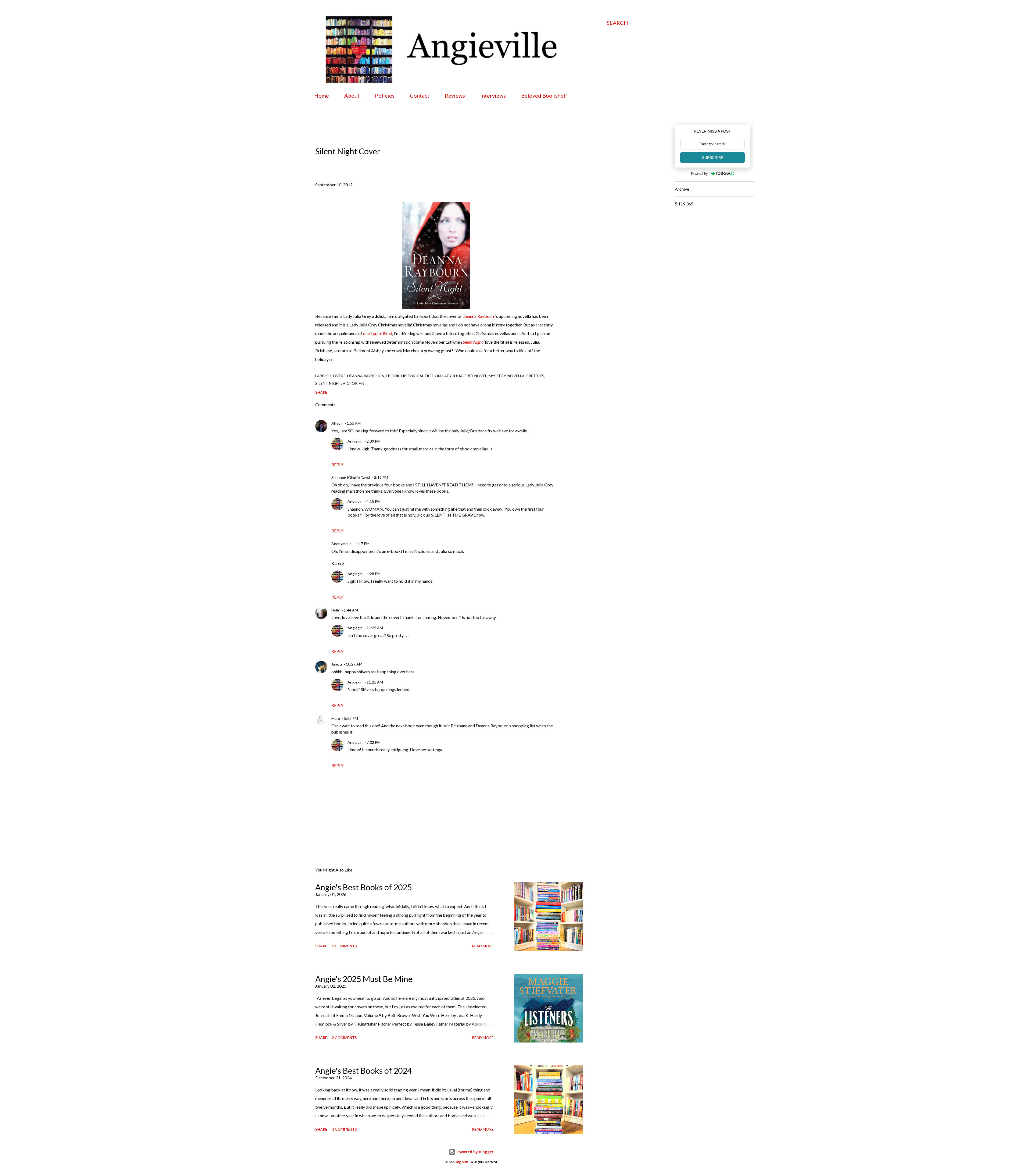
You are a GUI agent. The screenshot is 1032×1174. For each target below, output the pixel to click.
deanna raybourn (365, 375)
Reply (337, 464)
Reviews (455, 95)
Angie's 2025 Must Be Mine (364, 979)
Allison (337, 423)
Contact (419, 95)
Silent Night (473, 341)
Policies (385, 95)
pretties (535, 375)
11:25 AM (375, 627)
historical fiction (421, 375)
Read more (483, 946)
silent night (328, 383)
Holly (335, 610)
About (352, 95)
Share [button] (321, 392)
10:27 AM (354, 664)
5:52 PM (351, 718)
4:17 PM (363, 543)
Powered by (699, 174)
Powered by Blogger (474, 1151)
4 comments (344, 1129)
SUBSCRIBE (712, 157)
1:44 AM (351, 610)
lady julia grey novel (464, 375)
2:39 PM (374, 441)
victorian (353, 383)
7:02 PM (374, 742)
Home (321, 95)
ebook (393, 375)
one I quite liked (377, 333)
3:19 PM (381, 477)
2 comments (344, 946)
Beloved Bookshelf (544, 95)
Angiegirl (355, 441)
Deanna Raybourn (479, 316)
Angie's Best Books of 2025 (363, 887)
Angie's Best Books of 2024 (363, 1070)
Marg (335, 718)
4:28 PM (374, 573)
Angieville (462, 1162)
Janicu (336, 664)
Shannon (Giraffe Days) (350, 477)
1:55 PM (354, 423)
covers (338, 375)
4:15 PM (374, 501)
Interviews (493, 95)
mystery (497, 375)
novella (516, 375)
